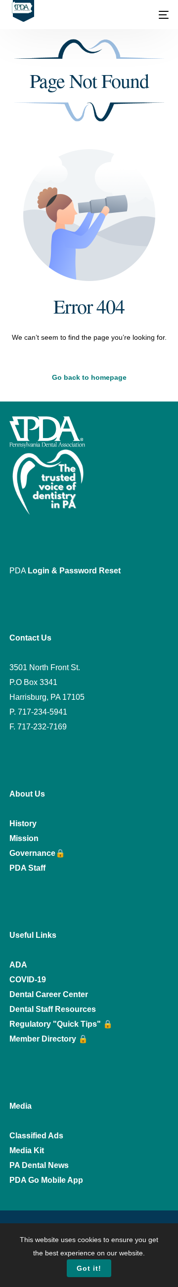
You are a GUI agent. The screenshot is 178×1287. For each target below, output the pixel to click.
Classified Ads (36, 1135)
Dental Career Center (48, 994)
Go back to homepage (89, 377)
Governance (32, 853)
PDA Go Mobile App (46, 1180)
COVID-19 (27, 979)
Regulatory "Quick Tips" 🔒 (61, 1024)
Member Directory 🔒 (48, 1039)
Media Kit (26, 1150)
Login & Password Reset (74, 570)
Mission (24, 838)
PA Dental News (39, 1165)
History (23, 823)
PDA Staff (27, 868)
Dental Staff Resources (52, 1009)
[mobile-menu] (163, 15)
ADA (18, 965)
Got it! (89, 1268)
